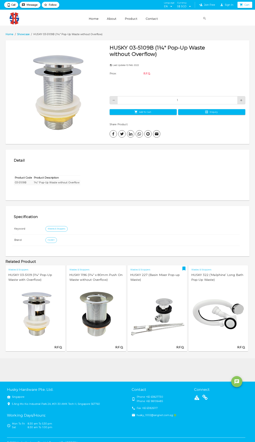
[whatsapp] (139, 134)
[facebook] (113, 134)
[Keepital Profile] (197, 397)
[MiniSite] (205, 397)
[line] (148, 134)
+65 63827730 (154, 396)
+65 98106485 (154, 401)
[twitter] (122, 134)
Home (10, 34)
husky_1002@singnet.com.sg (155, 415)
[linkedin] (130, 134)
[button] (57, 92)
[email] (156, 134)
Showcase (23, 34)
